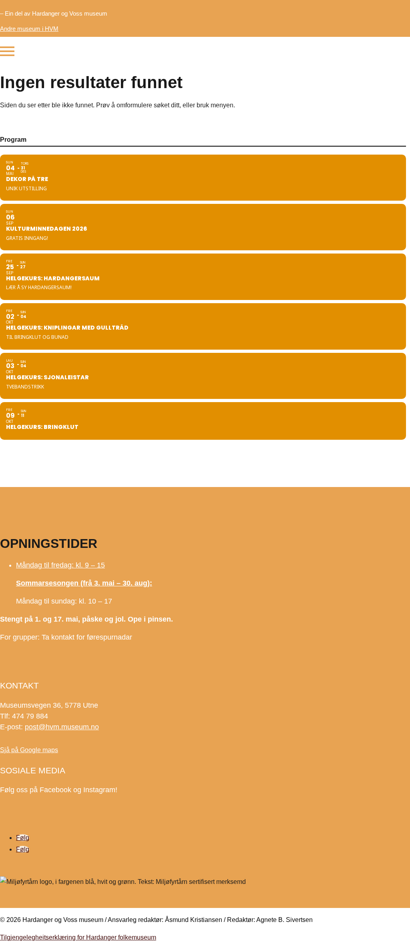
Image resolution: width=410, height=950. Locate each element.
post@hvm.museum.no (62, 727)
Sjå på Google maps (29, 750)
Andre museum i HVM (29, 28)
